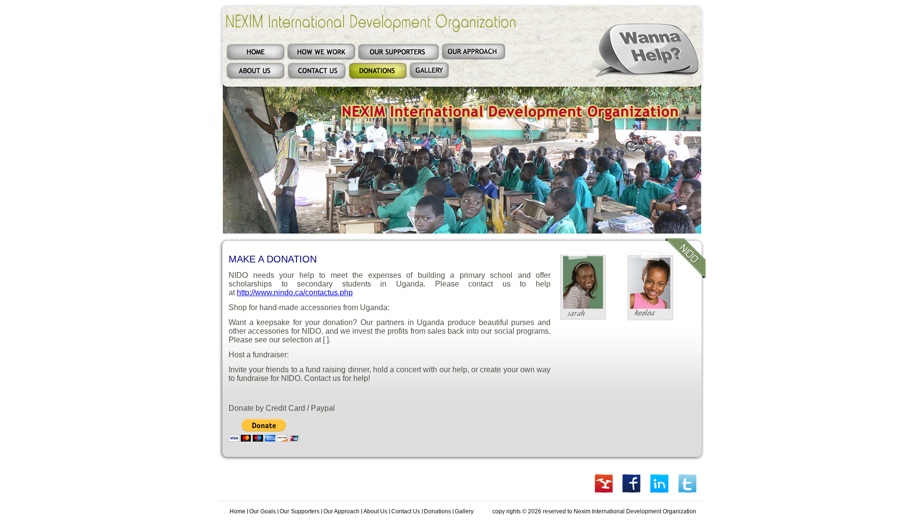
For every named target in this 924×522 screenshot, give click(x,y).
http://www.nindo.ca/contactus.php (295, 292)
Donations (437, 511)
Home (237, 511)
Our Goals (262, 511)
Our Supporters (300, 511)
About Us (375, 511)
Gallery (464, 511)
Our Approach (341, 511)
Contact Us (405, 511)
